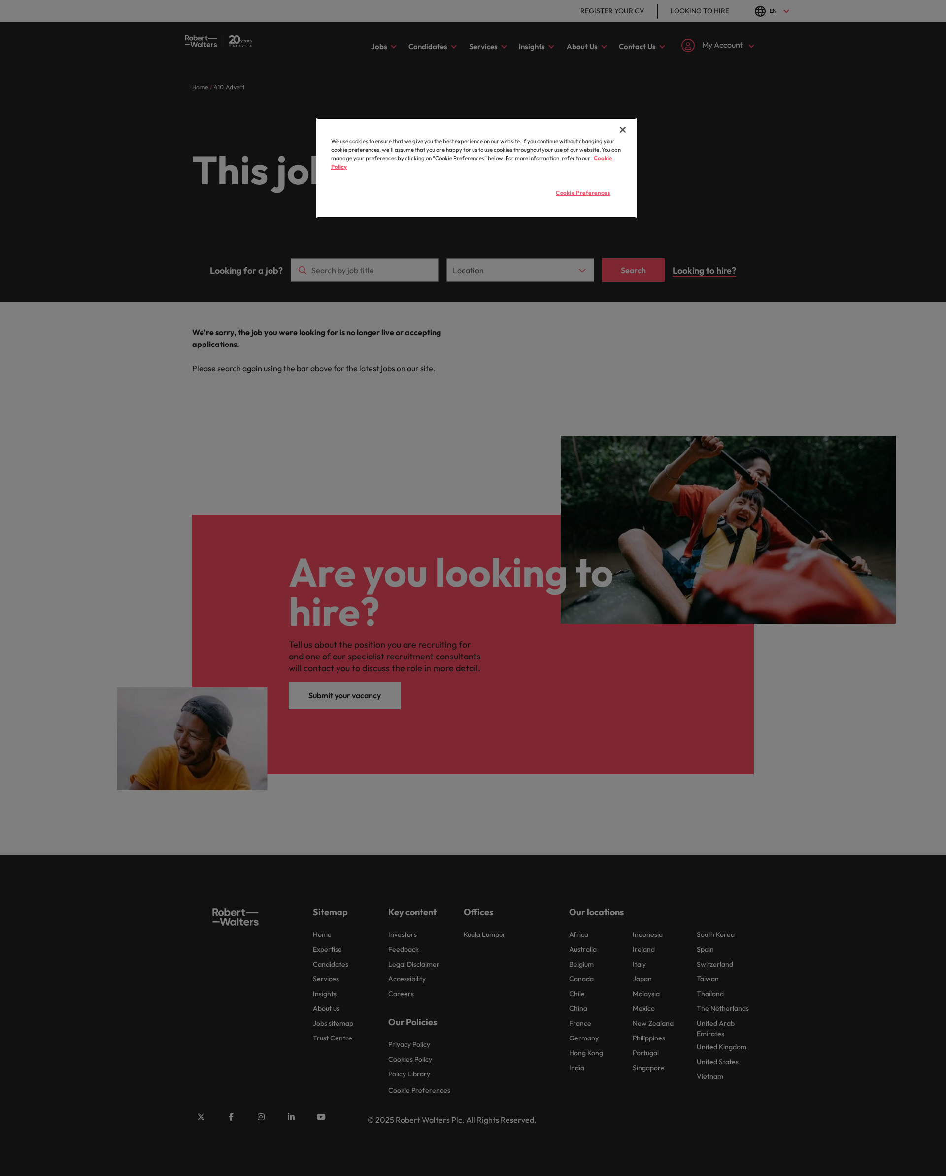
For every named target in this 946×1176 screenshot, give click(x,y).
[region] (476, 168)
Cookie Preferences (583, 192)
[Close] (623, 129)
